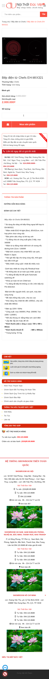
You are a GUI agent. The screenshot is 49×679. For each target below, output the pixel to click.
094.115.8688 (25, 496)
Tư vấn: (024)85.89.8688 (26, 489)
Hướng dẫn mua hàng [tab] (14, 204)
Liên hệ (7, 420)
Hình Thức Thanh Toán (13, 386)
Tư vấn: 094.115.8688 (26, 493)
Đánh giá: (6, 90)
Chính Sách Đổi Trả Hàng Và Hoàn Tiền (20, 390)
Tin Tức (7, 416)
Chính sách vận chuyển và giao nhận (19, 401)
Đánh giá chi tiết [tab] (12, 211)
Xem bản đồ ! (25, 504)
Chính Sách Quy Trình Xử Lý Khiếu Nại (19, 393)
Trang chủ (6, 22)
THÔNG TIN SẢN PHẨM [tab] (14, 197)
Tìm (43, 14)
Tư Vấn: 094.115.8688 (26, 552)
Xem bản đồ (25, 567)
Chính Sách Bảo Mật (12, 397)
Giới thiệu (8, 412)
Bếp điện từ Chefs (18, 22)
